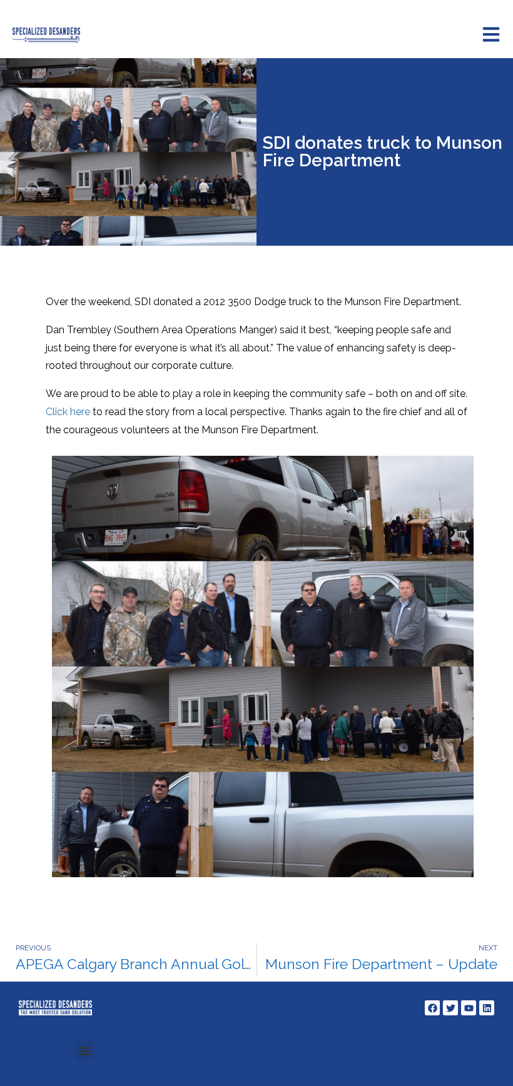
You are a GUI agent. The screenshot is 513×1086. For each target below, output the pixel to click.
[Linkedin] (486, 1007)
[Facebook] (432, 1007)
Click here (68, 412)
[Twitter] (450, 1007)
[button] (84, 1050)
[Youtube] (468, 1007)
